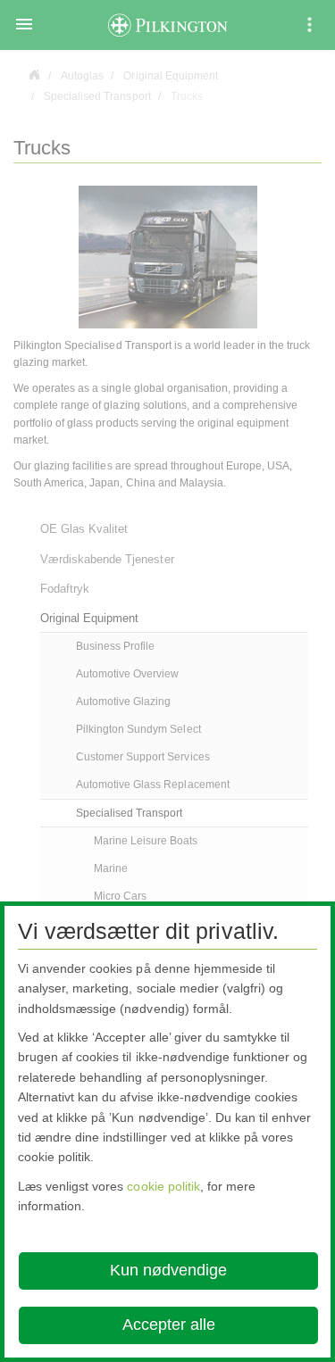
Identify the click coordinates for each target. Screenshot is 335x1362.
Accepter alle (168, 1324)
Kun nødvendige (168, 1270)
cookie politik (163, 1186)
